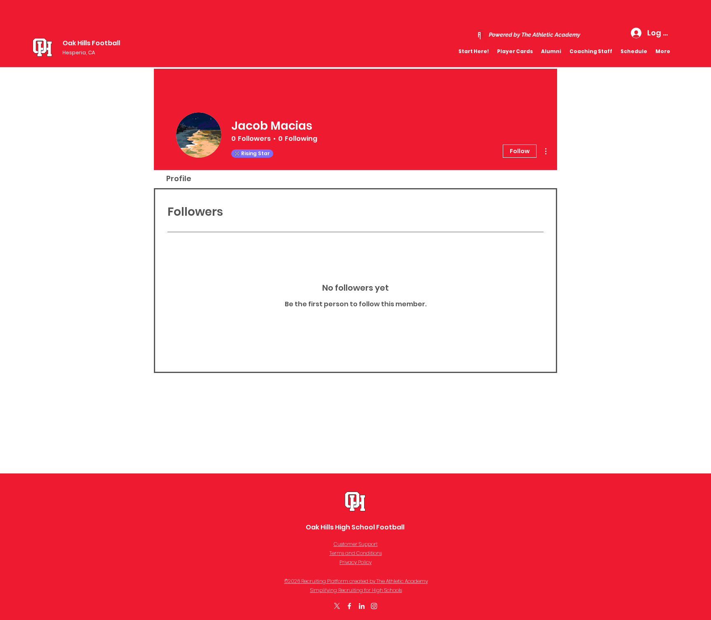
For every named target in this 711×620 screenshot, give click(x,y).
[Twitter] (337, 606)
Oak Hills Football (91, 43)
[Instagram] (374, 606)
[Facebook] (349, 606)
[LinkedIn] (362, 606)
